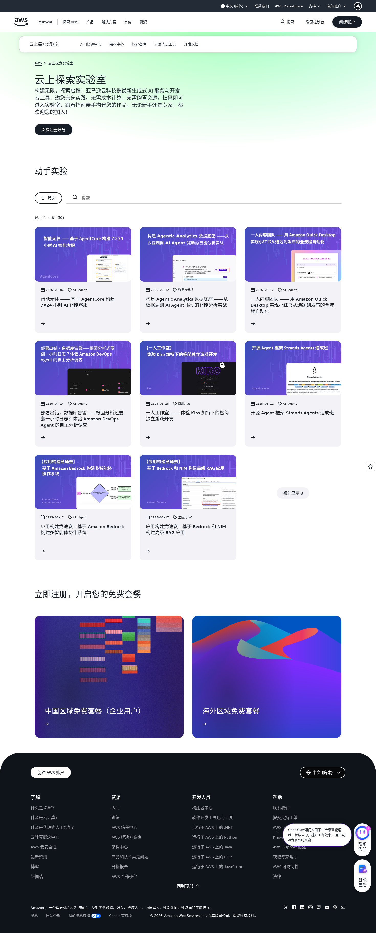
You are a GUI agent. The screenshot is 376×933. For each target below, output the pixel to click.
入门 (116, 807)
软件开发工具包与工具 (212, 817)
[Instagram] (310, 908)
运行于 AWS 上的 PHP (212, 856)
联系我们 (281, 807)
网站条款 (53, 915)
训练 (116, 817)
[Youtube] (327, 908)
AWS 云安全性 (44, 846)
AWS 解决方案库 (126, 837)
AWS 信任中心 (124, 827)
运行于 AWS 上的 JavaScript (217, 866)
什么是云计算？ (45, 817)
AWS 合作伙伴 (124, 876)
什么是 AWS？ (44, 807)
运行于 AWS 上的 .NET (212, 827)
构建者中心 (202, 807)
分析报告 (120, 866)
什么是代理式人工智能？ (53, 827)
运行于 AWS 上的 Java (212, 846)
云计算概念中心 (45, 837)
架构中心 (120, 846)
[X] (286, 908)
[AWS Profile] (358, 6)
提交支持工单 (285, 817)
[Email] (343, 908)
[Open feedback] (370, 466)
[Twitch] (319, 908)
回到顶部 (185, 886)
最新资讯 (39, 856)
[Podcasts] (335, 908)
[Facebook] (294, 908)
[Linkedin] (302, 908)
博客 (35, 866)
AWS (38, 63)
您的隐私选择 (79, 915)
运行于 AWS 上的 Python (214, 837)
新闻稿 (37, 876)
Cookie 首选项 (120, 915)
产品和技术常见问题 (130, 856)
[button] (70, 22)
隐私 (34, 915)
